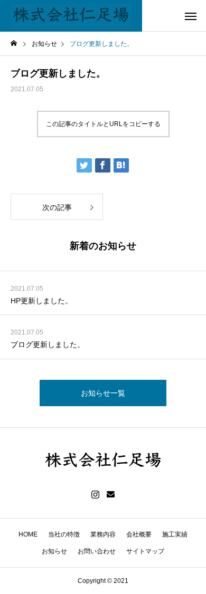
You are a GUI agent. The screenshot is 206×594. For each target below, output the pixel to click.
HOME (28, 534)
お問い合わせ (97, 551)
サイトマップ (145, 551)
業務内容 (103, 534)
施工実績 (175, 534)
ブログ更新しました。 (48, 344)
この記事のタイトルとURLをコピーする (103, 124)
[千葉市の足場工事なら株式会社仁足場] (71, 16)
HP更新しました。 (41, 300)
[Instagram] (95, 495)
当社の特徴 (64, 534)
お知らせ (54, 551)
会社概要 (139, 534)
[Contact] (111, 495)
